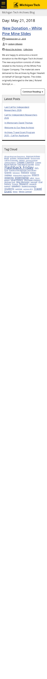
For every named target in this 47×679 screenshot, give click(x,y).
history (25, 172)
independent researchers (22, 175)
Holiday (33, 172)
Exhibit (37, 164)
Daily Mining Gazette (25, 164)
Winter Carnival (25, 191)
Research (23, 183)
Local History (17, 179)
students (9, 188)
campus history (10, 162)
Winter (15, 192)
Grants (7, 172)
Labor (32, 178)
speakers (15, 186)
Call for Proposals (11, 160)
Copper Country (25, 162)
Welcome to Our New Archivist (19, 127)
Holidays (8, 175)
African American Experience (14, 156)
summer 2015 (28, 189)
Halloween (16, 173)
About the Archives (13, 49)
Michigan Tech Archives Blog (18, 12)
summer (18, 189)
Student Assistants (29, 186)
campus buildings (31, 160)
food (6, 170)
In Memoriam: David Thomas (18, 122)
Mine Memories (23, 182)
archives (13, 158)
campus (22, 160)
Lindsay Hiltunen (15, 44)
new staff (34, 182)
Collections (28, 49)
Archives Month (23, 158)
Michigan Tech (9, 182)
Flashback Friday (19, 167)
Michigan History (32, 180)
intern (35, 175)
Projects (15, 184)
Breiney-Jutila (35, 158)
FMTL (37, 168)
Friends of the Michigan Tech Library (22, 170)
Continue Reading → (33, 91)
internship (22, 177)
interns (9, 177)
